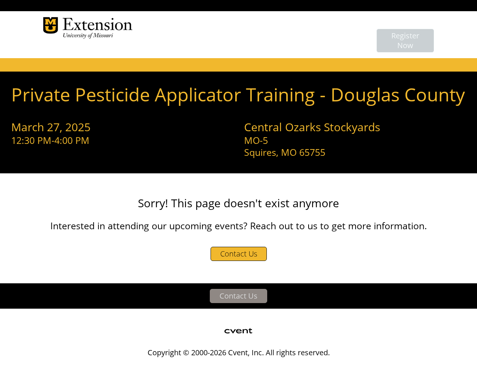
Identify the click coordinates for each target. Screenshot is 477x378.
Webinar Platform (351, 367)
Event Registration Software (279, 367)
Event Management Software (134, 367)
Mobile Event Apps (207, 367)
